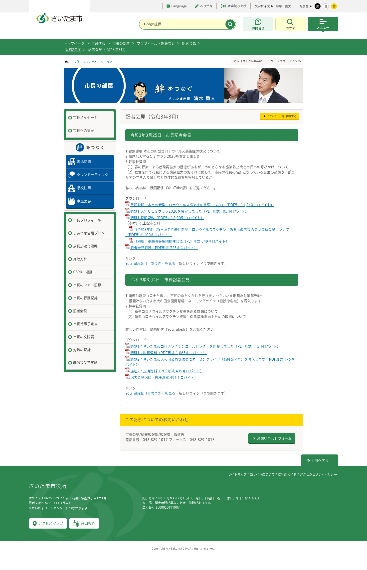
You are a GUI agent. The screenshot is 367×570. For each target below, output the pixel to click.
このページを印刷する (282, 116)
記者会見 (189, 43)
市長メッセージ (85, 117)
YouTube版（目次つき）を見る (150, 263)
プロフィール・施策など (156, 43)
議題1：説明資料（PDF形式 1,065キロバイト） (168, 353)
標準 (279, 6)
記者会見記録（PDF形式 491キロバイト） (164, 377)
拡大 (288, 6)
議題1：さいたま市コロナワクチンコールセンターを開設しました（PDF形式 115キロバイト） (205, 346)
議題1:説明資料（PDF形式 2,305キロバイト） (167, 218)
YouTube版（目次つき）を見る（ (152, 393)
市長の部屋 (121, 43)
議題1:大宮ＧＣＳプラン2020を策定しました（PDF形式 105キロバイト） (189, 211)
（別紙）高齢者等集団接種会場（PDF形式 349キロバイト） (181, 241)
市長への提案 (83, 130)
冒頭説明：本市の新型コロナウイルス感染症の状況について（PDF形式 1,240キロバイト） (202, 205)
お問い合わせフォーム (274, 438)
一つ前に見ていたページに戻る (92, 61)
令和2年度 (73, 49)
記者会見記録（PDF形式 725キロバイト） (164, 248)
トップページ (74, 43)
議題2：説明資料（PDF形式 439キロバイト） (166, 371)
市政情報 (98, 43)
